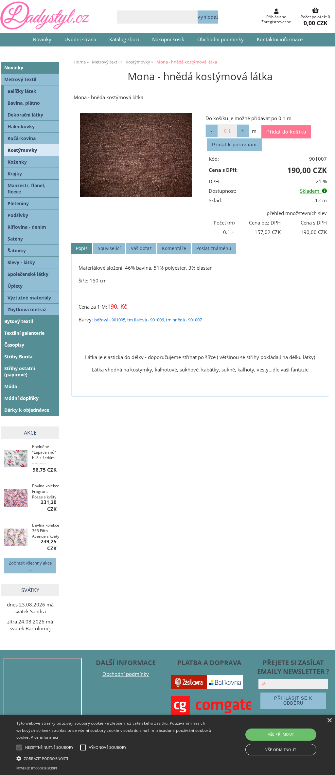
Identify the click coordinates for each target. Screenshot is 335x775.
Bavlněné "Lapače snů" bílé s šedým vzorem (44, 453)
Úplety (15, 286)
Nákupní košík (168, 39)
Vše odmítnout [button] (280, 749)
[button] (114, 758)
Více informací (44, 737)
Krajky (15, 174)
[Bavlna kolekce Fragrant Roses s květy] (15, 498)
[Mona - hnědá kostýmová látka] (136, 155)
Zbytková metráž (27, 309)
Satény (15, 239)
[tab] (81, 248)
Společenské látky (28, 274)
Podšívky (18, 215)
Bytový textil (18, 321)
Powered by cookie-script (36, 768)
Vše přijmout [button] (281, 734)
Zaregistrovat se (276, 22)
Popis (82, 248)
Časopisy (14, 345)
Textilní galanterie (24, 333)
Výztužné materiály (29, 298)
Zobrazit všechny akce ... (30, 566)
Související (109, 248)
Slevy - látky (21, 262)
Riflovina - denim (27, 227)
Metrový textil (20, 79)
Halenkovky (21, 126)
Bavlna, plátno (24, 103)
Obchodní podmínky (220, 39)
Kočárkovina (22, 138)
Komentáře (174, 248)
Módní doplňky (21, 398)
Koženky (17, 162)
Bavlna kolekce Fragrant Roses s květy (45, 491)
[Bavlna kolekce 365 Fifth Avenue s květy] (15, 538)
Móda (10, 386)
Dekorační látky (25, 115)
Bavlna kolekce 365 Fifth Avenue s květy (45, 530)
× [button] (329, 720)
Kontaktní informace (280, 39)
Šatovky (17, 250)
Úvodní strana (80, 39)
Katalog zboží (124, 39)
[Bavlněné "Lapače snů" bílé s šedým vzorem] (15, 459)
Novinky (42, 39)
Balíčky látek (22, 91)
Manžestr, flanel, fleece (26, 188)
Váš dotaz (141, 248)
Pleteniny (18, 203)
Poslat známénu (213, 248)
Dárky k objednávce (26, 410)
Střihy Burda (18, 356)
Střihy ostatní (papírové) (19, 371)
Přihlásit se (276, 17)
